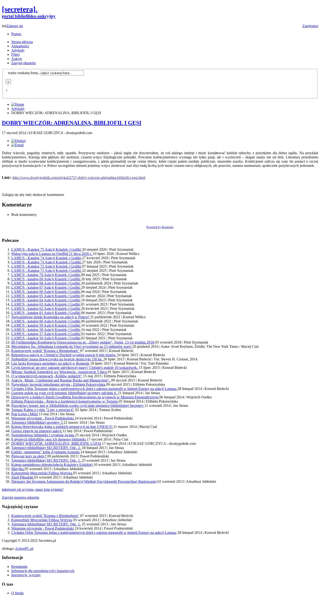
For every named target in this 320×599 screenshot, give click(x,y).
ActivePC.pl (24, 548)
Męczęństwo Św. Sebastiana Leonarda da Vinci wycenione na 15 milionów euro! (71, 346)
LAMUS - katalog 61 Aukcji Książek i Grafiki (46, 313)
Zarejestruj (310, 26)
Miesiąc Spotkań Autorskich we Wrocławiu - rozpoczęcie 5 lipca (59, 372)
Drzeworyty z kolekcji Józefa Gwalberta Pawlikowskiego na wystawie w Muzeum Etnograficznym (85, 397)
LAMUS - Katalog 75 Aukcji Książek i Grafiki (46, 249)
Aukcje (16, 59)
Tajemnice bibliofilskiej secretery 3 (37, 422)
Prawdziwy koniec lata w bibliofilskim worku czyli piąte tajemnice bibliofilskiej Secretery (78, 406)
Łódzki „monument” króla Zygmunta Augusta (45, 452)
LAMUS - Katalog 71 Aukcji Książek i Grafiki (46, 271)
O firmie (17, 593)
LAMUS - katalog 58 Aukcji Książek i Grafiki (46, 330)
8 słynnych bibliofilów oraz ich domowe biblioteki (49, 439)
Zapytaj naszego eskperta (20, 497)
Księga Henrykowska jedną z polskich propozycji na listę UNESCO (62, 427)
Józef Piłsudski (22, 477)
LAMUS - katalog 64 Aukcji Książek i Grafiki (46, 300)
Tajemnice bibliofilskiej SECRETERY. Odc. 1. (46, 460)
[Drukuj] (18, 141)
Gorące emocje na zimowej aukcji (36, 431)
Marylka (18, 469)
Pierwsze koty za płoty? (29, 456)
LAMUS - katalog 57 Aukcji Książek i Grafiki (46, 334)
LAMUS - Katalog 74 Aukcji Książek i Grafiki (46, 258)
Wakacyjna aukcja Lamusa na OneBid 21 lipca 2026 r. (52, 254)
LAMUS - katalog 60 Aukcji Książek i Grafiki (46, 321)
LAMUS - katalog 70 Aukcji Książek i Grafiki (46, 275)
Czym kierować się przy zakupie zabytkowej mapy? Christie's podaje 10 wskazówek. (75, 368)
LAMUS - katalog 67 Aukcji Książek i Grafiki (46, 287)
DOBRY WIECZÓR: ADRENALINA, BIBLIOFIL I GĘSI (71, 123)
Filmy (15, 54)
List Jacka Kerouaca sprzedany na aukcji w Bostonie (50, 363)
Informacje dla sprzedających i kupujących (42, 571)
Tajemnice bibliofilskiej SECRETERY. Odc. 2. (46, 448)
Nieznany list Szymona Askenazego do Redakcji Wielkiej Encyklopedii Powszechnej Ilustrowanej (84, 481)
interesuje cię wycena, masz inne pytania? (32, 489)
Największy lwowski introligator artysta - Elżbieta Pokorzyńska (58, 384)
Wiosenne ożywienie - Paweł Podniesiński (43, 418)
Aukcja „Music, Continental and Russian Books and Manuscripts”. (61, 380)
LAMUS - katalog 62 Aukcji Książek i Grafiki (46, 309)
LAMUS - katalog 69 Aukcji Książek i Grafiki (46, 279)
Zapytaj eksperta (23, 63)
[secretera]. (29, 12)
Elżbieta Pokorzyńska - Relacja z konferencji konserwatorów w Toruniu (65, 401)
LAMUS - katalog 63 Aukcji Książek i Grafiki (46, 304)
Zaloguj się (15, 26)
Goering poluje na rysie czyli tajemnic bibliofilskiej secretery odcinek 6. (64, 393)
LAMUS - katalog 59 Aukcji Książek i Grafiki (46, 325)
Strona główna (22, 42)
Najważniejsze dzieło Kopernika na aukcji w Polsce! (50, 317)
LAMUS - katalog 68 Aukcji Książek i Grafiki (46, 283)
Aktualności (20, 46)
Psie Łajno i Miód (25, 414)
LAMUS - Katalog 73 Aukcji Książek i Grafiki (46, 262)
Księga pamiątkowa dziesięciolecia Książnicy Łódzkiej (52, 465)
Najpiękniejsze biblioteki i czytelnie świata (43, 435)
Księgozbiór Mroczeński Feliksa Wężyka (42, 473)
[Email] (17, 145)
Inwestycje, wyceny (26, 575)
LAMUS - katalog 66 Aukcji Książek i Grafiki (46, 292)
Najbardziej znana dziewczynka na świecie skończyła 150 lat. (57, 359)
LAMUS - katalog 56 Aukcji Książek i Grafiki (46, 338)
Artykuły (18, 50)
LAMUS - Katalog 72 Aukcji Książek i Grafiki (46, 266)
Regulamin (19, 567)
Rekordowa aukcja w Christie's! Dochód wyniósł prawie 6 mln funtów (64, 355)
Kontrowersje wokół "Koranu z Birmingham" (45, 351)
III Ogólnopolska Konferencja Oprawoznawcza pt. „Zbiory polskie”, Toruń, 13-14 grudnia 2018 (83, 342)
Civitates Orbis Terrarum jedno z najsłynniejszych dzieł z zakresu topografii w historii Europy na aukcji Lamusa (94, 389)
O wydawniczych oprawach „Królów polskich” (47, 376)
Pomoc (16, 34)
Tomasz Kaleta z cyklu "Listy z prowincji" (43, 410)
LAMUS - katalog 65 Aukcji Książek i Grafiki (46, 296)
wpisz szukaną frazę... (24, 73)
